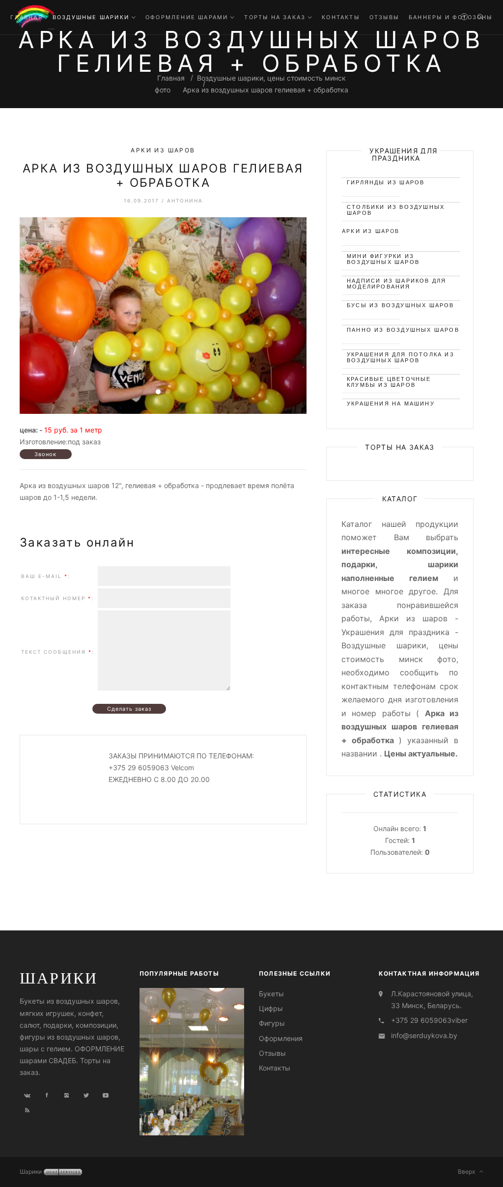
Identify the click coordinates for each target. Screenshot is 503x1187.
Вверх (468, 1171)
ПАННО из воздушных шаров (403, 330)
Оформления (281, 1038)
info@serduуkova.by (424, 1035)
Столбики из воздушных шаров (396, 208)
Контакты (274, 1068)
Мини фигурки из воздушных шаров (383, 257)
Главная (171, 78)
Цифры (271, 1008)
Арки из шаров (163, 150)
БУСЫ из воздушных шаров (400, 305)
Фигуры (272, 1023)
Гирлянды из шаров (385, 182)
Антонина (185, 200)
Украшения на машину (391, 403)
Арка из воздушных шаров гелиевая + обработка (265, 90)
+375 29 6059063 (421, 1020)
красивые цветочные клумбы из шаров (389, 380)
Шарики (59, 977)
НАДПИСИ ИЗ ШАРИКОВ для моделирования (396, 282)
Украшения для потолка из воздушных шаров (400, 356)
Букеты (271, 993)
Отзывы (272, 1053)
